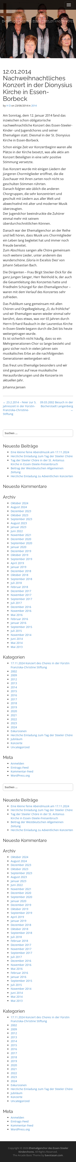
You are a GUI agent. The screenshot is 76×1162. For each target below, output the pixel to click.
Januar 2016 (18, 623)
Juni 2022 (17, 531)
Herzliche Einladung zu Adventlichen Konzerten (42, 476)
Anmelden (17, 763)
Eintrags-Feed (20, 767)
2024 (14, 727)
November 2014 (21, 635)
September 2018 (21, 579)
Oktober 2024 (19, 503)
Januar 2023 (18, 527)
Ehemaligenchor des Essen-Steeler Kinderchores (38, 21)
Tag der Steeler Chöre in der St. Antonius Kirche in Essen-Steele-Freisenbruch (37, 462)
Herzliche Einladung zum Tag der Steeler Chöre (42, 456)
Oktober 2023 (19, 515)
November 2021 (21, 535)
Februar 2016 (19, 619)
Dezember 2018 (21, 571)
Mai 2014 (17, 643)
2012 (14, 679)
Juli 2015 (16, 631)
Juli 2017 (16, 603)
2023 (14, 723)
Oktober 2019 (19, 555)
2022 (14, 719)
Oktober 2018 (19, 575)
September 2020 (21, 543)
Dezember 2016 (21, 607)
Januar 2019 (18, 567)
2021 (14, 715)
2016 (14, 695)
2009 (14, 675)
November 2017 (21, 595)
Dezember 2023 (21, 511)
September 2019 (21, 559)
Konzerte (16, 743)
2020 (14, 711)
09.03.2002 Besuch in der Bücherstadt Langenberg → (56, 406)
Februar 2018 (19, 587)
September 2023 (21, 519)
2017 (14, 699)
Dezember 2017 (21, 591)
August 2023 (19, 523)
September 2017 (21, 599)
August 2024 (19, 507)
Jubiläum (16, 739)
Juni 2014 (17, 639)
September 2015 (21, 627)
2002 (14, 671)
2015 (14, 691)
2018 (14, 703)
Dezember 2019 (21, 551)
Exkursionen (19, 731)
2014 (34, 105)
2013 (14, 683)
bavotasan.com (54, 1155)
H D (8, 105)
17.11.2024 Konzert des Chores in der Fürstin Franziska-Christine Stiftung (40, 665)
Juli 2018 (16, 583)
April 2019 (17, 563)
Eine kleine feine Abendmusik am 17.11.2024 (40, 452)
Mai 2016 (17, 615)
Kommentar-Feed (22, 771)
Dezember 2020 (21, 539)
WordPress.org (20, 775)
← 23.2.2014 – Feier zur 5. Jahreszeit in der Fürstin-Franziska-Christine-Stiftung (19, 408)
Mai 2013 (17, 647)
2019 (14, 707)
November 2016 (21, 611)
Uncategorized (20, 747)
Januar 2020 (18, 547)
